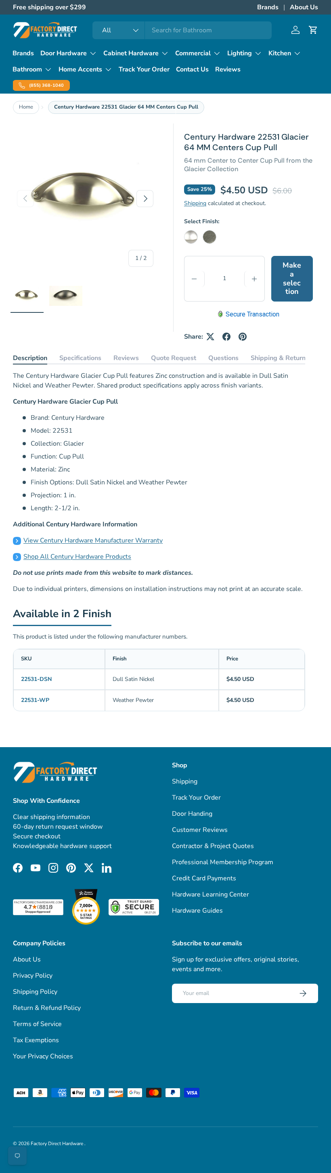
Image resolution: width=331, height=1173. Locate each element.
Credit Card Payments (204, 878)
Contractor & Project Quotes (213, 846)
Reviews (228, 69)
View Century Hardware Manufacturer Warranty (93, 540)
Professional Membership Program (222, 862)
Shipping (195, 203)
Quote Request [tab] (173, 358)
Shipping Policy (35, 991)
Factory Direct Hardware (57, 1143)
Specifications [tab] (80, 358)
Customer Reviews (200, 829)
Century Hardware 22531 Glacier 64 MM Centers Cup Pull (126, 107)
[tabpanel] (159, 482)
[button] (313, 30)
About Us (304, 7)
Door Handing (192, 813)
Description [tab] (30, 358)
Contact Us (192, 69)
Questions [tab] (223, 358)
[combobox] (182, 30)
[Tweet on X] (210, 337)
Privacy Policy (32, 975)
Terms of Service (37, 1024)
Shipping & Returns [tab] (280, 358)
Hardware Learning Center (210, 894)
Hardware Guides (197, 910)
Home (26, 107)
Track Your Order (144, 69)
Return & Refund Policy (47, 1007)
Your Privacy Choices (43, 1056)
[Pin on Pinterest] (243, 337)
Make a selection (292, 278)
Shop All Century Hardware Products (77, 556)
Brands (268, 7)
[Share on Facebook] (226, 337)
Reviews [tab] (126, 358)
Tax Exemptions (36, 1040)
